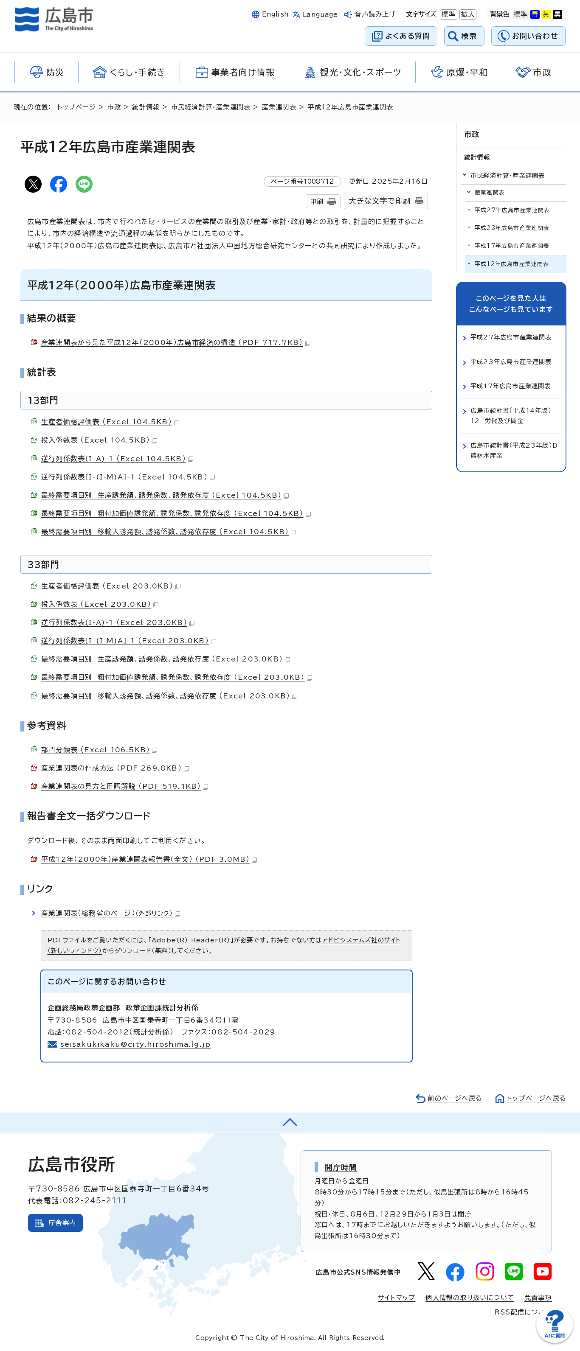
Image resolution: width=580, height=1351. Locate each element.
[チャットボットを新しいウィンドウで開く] (554, 1341)
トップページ (76, 107)
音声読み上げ (375, 14)
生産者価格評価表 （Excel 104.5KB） (106, 421)
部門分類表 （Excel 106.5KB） (95, 749)
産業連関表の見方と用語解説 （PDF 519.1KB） (121, 786)
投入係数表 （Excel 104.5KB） (95, 440)
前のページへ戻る (455, 1098)
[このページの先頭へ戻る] (290, 1123)
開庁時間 (341, 1167)
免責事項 (538, 1298)
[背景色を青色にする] (535, 14)
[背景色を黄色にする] (546, 14)
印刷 (316, 201)
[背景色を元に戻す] (520, 14)
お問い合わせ (535, 35)
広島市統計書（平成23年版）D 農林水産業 (516, 450)
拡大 (467, 14)
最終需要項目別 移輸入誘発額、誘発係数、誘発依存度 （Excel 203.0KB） (165, 695)
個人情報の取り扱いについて (469, 1298)
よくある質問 (408, 35)
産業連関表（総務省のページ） (107, 913)
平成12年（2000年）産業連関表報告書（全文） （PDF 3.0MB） (145, 859)
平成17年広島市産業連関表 (512, 246)
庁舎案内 (62, 1222)
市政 (114, 107)
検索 (469, 35)
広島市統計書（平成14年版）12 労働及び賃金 (511, 415)
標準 (447, 14)
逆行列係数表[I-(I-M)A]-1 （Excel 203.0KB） (125, 640)
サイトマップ (396, 1298)
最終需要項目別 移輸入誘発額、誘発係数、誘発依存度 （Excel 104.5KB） (165, 531)
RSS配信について (523, 1312)
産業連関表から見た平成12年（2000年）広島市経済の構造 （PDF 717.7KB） (172, 342)
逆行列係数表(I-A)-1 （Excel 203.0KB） (114, 622)
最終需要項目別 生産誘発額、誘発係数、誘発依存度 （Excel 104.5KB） (161, 495)
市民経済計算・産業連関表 (211, 107)
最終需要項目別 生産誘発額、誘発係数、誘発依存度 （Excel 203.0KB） (162, 659)
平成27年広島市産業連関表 (512, 210)
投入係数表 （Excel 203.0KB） (96, 604)
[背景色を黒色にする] (557, 14)
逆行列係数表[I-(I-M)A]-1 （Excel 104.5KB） (124, 477)
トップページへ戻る (536, 1098)
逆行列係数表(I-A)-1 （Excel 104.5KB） (113, 458)
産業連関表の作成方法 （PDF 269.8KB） (111, 768)
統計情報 (146, 107)
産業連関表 (279, 107)
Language (320, 14)
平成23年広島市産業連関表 (512, 228)
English (275, 14)
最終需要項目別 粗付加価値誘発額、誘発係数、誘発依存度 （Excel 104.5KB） (172, 513)
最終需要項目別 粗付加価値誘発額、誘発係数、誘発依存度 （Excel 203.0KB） (173, 677)
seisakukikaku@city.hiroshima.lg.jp (135, 1044)
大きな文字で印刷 (380, 201)
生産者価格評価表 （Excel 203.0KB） (107, 586)
